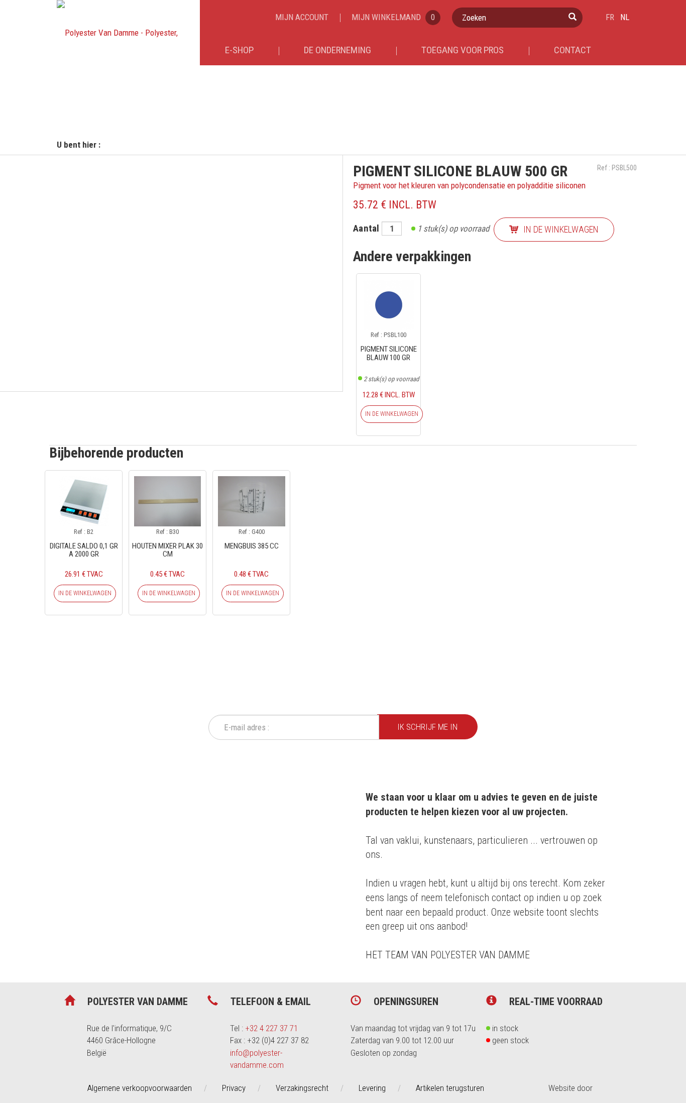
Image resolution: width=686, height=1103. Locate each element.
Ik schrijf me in (427, 727)
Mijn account (301, 17)
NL (624, 17)
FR (610, 17)
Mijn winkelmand (393, 17)
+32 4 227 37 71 (271, 1028)
